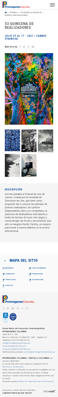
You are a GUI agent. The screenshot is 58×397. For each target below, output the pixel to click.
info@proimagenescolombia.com (16, 343)
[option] (29, 89)
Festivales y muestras (31, 12)
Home (6, 12)
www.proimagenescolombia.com (16, 349)
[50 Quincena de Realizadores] (29, 140)
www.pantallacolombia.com (14, 346)
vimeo (17, 308)
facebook (3, 308)
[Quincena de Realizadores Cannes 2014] (29, 165)
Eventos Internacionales (16, 15)
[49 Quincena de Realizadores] (45, 140)
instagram (27, 308)
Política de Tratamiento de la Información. (36, 381)
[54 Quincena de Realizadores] (12, 140)
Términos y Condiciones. (13, 367)
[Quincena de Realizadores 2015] (12, 165)
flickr (22, 308)
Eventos (14, 12)
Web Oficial (11, 47)
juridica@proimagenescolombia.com (39, 352)
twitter (8, 308)
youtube (12, 308)
